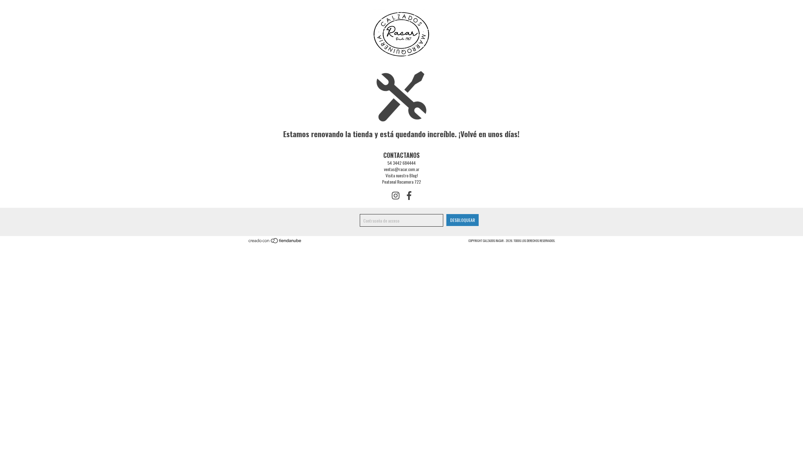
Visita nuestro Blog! (402, 175)
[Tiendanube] (275, 242)
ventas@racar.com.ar (401, 169)
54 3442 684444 (401, 162)
